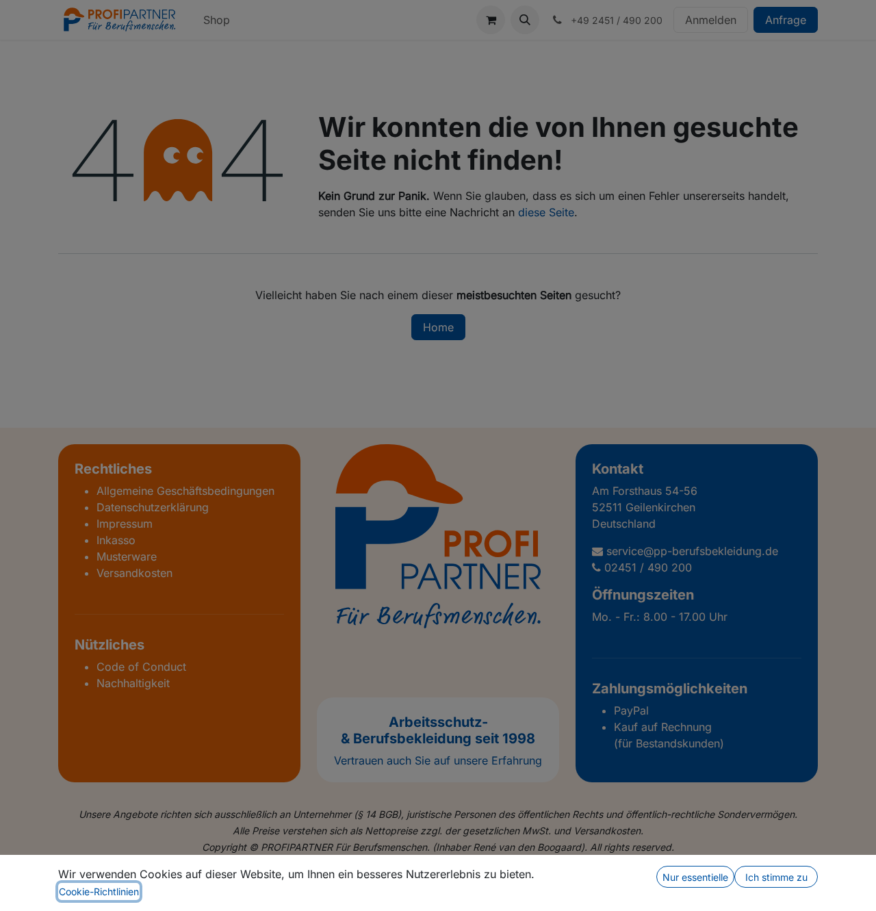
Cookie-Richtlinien (99, 891)
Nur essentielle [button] (695, 877)
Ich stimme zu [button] (776, 877)
